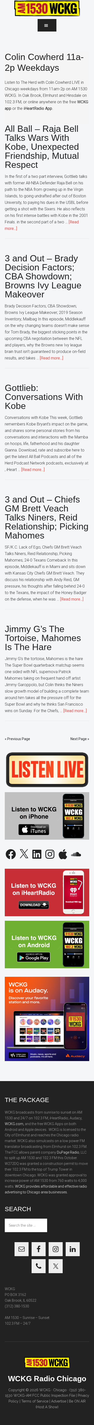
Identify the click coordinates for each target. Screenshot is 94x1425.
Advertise (58, 1401)
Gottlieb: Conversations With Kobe (44, 397)
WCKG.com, (14, 1124)
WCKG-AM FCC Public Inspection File (44, 1395)
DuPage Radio (68, 1152)
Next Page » (79, 739)
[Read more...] (51, 358)
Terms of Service (34, 1401)
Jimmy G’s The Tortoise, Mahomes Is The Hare (43, 638)
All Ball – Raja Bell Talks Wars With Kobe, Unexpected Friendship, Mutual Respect (42, 147)
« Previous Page (17, 739)
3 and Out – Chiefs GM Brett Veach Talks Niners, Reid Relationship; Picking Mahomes (46, 517)
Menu (47, 25)
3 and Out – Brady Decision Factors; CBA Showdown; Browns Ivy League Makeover (43, 276)
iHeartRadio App (38, 108)
